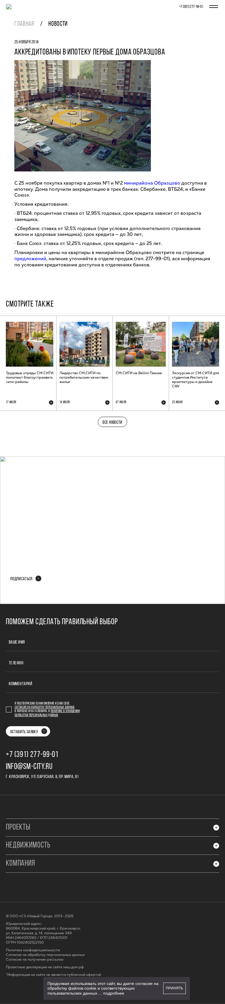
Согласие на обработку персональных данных (45, 707)
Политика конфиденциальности (33, 950)
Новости (58, 24)
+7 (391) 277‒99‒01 (191, 7)
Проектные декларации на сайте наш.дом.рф (45, 967)
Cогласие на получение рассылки (34, 959)
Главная (24, 24)
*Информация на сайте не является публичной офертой (53, 975)
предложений (30, 259)
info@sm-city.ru (29, 767)
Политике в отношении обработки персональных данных (47, 713)
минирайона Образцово (152, 183)
